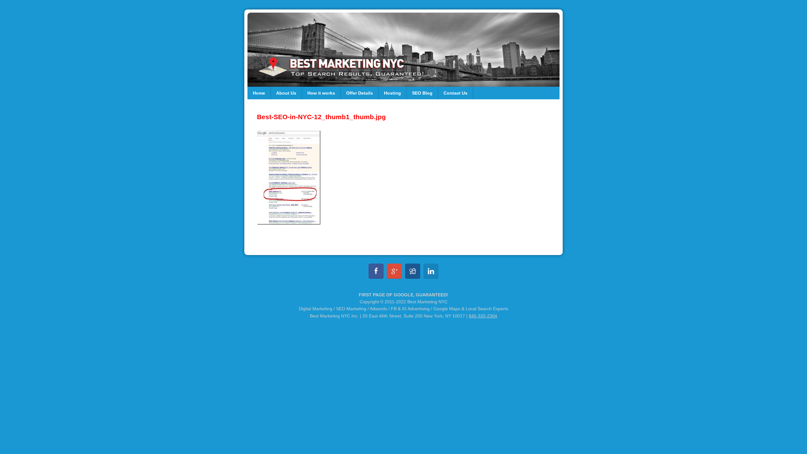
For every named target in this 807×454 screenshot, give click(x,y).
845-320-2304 (483, 315)
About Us (286, 93)
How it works (321, 93)
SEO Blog (422, 93)
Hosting (392, 93)
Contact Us (455, 93)
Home (259, 93)
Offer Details (359, 93)
